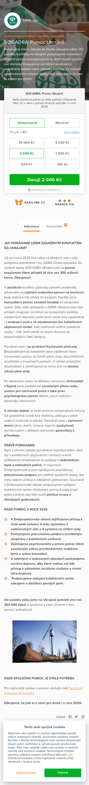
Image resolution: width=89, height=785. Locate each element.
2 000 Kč (27, 153)
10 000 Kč (27, 143)
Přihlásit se (77, 4)
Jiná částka (71, 132)
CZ (56, 4)
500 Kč (26, 164)
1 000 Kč (62, 153)
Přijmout (63, 772)
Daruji (44, 179)
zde (70, 754)
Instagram (11, 693)
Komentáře (57, 226)
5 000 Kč (62, 143)
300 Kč (62, 164)
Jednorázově (27, 123)
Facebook (75, 688)
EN (63, 4)
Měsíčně (62, 123)
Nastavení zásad (26, 772)
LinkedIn (28, 693)
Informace (31, 226)
